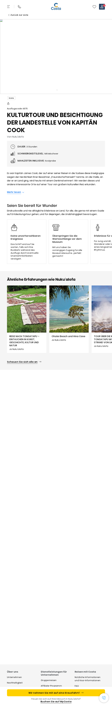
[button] (94, 6)
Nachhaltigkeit (15, 682)
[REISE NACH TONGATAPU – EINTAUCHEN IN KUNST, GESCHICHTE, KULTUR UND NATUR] (26, 319)
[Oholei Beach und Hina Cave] (69, 319)
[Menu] (8, 6)
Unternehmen (14, 677)
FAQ (77, 685)
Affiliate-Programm (51, 685)
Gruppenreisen (49, 680)
